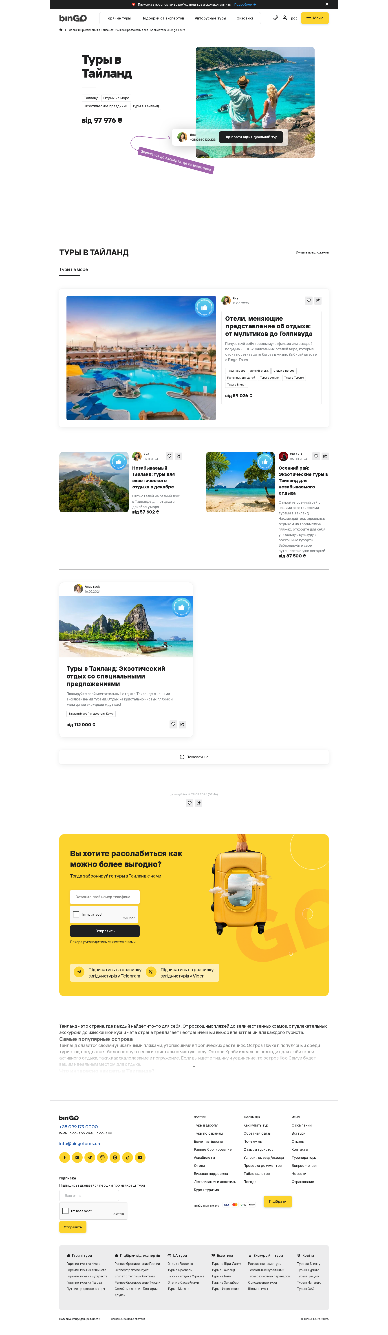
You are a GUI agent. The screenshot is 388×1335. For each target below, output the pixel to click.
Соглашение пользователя (128, 1319)
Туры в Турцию (308, 1270)
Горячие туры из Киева (83, 1264)
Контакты (300, 1149)
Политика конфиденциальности (79, 1319)
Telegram (130, 976)
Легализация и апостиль (215, 1181)
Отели (199, 1165)
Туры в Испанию (309, 1282)
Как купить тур (256, 1125)
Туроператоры (304, 1157)
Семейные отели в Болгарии (136, 1289)
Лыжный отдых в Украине (186, 1276)
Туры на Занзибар (225, 1282)
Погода (250, 1181)
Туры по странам (208, 1133)
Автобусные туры (210, 18)
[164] (316, 456)
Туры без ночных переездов (269, 1276)
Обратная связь (257, 1133)
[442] (309, 300)
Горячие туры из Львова (84, 1282)
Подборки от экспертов (162, 18)
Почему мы (253, 1141)
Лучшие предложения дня (86, 1289)
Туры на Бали (221, 1276)
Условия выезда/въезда (264, 1157)
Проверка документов (262, 1165)
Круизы (120, 1295)
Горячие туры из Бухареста (87, 1276)
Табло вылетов (256, 1173)
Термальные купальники (266, 1270)
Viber (198, 976)
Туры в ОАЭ (305, 1289)
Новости (299, 1173)
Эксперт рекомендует (132, 1270)
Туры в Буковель (180, 1270)
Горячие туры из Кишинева (86, 1270)
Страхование (303, 1181)
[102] (173, 724)
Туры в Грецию (308, 1276)
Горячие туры (119, 18)
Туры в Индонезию (225, 1289)
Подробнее (243, 4)
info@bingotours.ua (79, 1143)
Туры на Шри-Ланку (226, 1264)
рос (294, 18)
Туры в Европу (206, 1125)
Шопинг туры (258, 1289)
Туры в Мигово (179, 1289)
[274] (169, 456)
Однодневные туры (262, 1282)
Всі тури (298, 1133)
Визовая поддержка (211, 1173)
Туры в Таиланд (223, 1270)
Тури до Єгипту (308, 1264)
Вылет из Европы (208, 1141)
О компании (301, 1125)
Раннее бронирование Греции (137, 1264)
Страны (298, 1141)
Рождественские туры (265, 1264)
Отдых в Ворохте (180, 1264)
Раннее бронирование (213, 1149)
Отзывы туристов (258, 1149)
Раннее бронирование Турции (137, 1282)
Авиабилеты (204, 1157)
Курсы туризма (206, 1190)
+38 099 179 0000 (78, 1126)
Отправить (105, 931)
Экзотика (245, 18)
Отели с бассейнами (183, 1282)
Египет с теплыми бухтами (135, 1276)
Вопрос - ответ (305, 1165)
